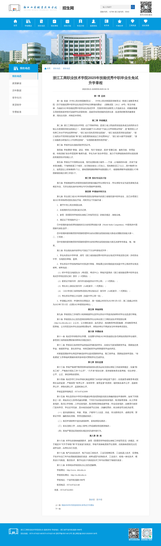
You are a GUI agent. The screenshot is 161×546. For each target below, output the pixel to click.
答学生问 (16, 97)
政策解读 (16, 83)
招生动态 (16, 76)
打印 (99, 499)
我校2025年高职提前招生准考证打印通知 (78, 505)
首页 (48, 68)
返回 (92, 499)
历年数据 (16, 90)
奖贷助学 (16, 104)
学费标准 (16, 111)
